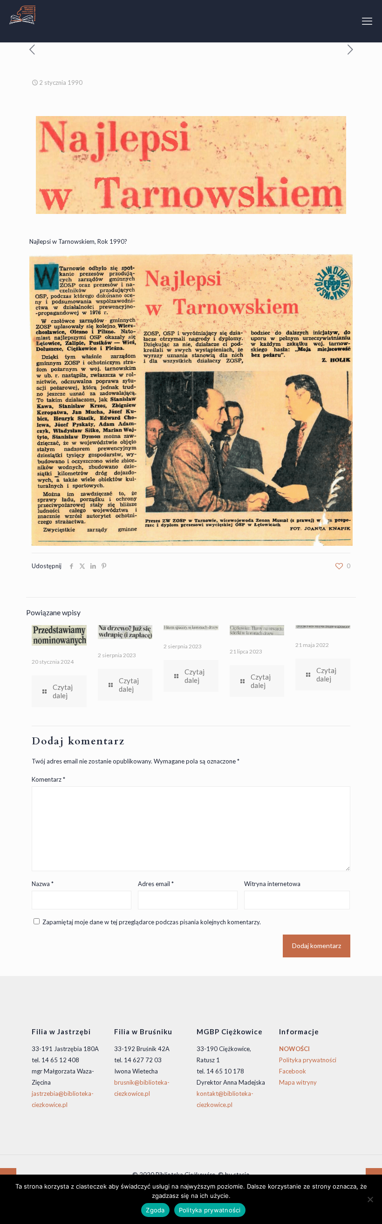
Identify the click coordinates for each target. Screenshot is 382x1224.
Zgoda (155, 1210)
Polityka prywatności (307, 1060)
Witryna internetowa (272, 883)
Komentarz (48, 779)
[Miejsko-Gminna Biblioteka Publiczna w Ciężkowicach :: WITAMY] (22, 14)
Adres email (156, 883)
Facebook (292, 1071)
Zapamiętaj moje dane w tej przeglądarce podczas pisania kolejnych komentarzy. (151, 922)
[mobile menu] (367, 21)
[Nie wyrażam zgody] (370, 1199)
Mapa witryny (298, 1082)
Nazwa (43, 883)
